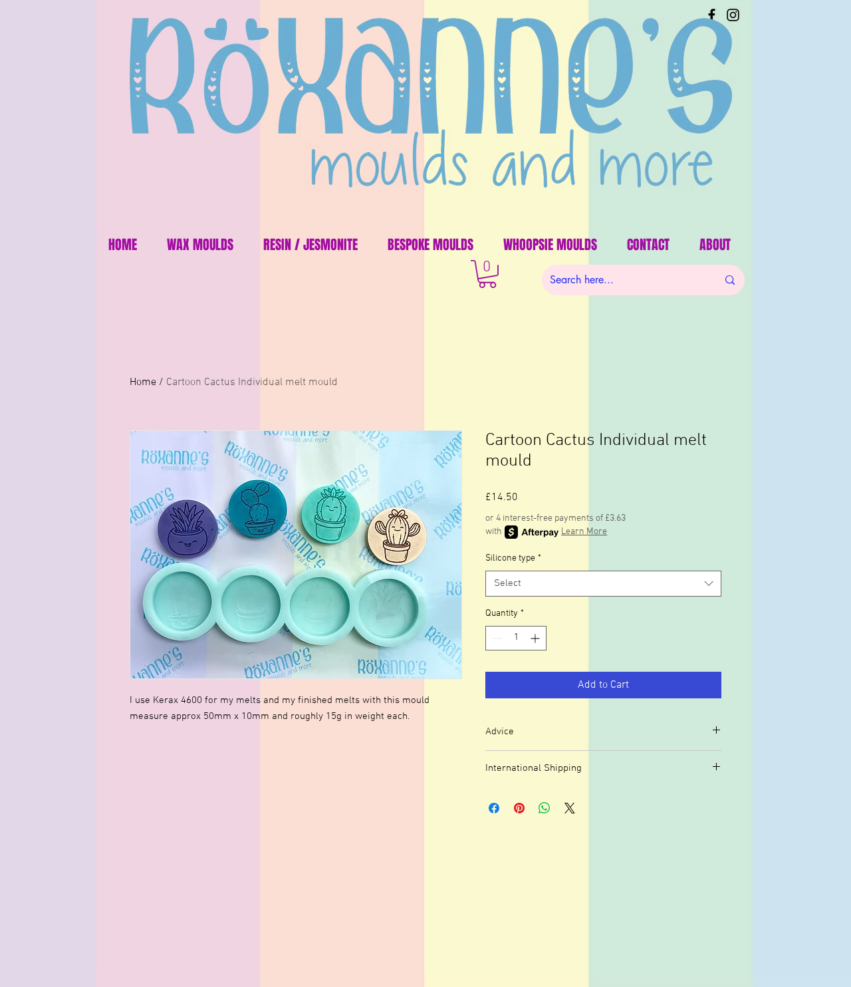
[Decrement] (495, 638)
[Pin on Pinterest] (519, 808)
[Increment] (536, 638)
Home (143, 382)
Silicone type (513, 558)
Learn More (584, 531)
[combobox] (603, 584)
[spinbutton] (516, 638)
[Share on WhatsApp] (544, 808)
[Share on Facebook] (494, 808)
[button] (487, 274)
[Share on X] (570, 808)
